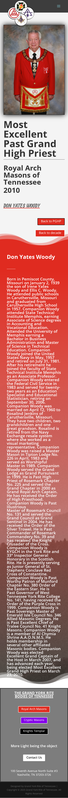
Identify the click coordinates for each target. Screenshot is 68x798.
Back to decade (50, 233)
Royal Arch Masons (34, 709)
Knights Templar (34, 731)
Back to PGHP (51, 221)
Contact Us (34, 757)
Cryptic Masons (34, 720)
